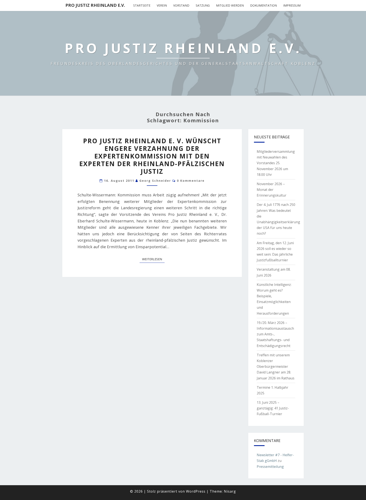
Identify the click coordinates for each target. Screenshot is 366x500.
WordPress (195, 491)
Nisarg (230, 491)
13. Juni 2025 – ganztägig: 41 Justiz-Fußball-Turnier (273, 408)
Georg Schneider (155, 181)
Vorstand (181, 5)
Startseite (141, 5)
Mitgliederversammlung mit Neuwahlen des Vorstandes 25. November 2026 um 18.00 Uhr (276, 163)
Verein (162, 5)
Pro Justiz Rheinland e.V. (95, 5)
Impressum (292, 5)
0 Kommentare (191, 181)
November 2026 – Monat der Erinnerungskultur (271, 190)
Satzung (203, 5)
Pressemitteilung (270, 466)
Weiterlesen (153, 259)
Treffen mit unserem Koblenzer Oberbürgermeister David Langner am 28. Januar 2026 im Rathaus (275, 366)
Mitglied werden (230, 5)
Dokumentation (263, 5)
